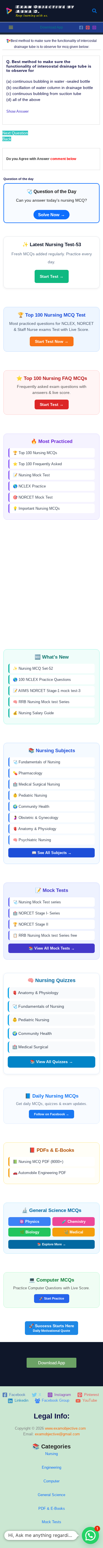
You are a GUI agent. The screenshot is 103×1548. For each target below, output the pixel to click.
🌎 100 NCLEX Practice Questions (42, 679)
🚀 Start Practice (51, 1298)
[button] (94, 11)
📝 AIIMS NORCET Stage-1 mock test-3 (46, 691)
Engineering (51, 1467)
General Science (51, 1495)
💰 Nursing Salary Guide (33, 713)
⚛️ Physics (29, 1221)
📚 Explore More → (51, 1244)
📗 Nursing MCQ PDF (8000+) (38, 1162)
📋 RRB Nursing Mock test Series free (45, 935)
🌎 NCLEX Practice (29, 486)
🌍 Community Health (31, 806)
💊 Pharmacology (27, 773)
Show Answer (17, 111)
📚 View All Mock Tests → (52, 948)
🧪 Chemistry (74, 1221)
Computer (51, 1481)
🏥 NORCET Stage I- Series (36, 913)
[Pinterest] (88, 28)
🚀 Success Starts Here (51, 1328)
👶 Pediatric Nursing (30, 795)
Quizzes (51, 1535)
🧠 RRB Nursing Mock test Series (41, 702)
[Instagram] (94, 28)
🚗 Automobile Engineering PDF (39, 1173)
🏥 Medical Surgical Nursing (36, 784)
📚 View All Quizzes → (51, 1061)
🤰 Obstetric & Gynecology (35, 818)
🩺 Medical (73, 1232)
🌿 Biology (29, 1232)
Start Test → (52, 276)
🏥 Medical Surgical (30, 1047)
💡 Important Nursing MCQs (36, 508)
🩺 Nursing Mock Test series (37, 902)
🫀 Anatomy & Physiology (34, 829)
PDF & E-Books (51, 1508)
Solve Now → (51, 214)
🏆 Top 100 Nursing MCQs (35, 453)
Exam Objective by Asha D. (45, 9)
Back (6, 139)
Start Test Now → (51, 341)
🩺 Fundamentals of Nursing (36, 762)
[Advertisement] (51, 584)
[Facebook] (81, 28)
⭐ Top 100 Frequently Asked (37, 464)
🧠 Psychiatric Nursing (32, 840)
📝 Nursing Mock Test (31, 475)
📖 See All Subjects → (52, 853)
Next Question (15, 133)
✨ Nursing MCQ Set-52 (33, 668)
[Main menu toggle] (11, 27)
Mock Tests (51, 1522)
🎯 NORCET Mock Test (33, 497)
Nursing (51, 1454)
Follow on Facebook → (51, 1114)
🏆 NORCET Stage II (30, 924)
